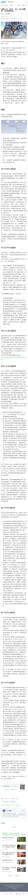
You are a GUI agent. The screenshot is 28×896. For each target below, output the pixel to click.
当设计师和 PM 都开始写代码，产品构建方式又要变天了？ (9, 846)
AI (15, 5)
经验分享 (17, 805)
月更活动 (6, 5)
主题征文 (11, 5)
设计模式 (7, 805)
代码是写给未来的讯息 (8, 837)
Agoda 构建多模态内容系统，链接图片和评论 (8, 853)
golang (18, 5)
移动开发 (23, 5)
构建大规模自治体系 (7, 860)
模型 (12, 805)
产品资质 (14, 888)
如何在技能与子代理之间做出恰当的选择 (9, 868)
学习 (3, 805)
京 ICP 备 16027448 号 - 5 (14, 887)
